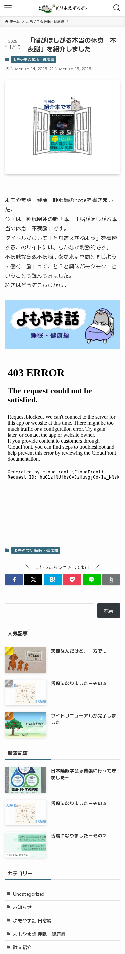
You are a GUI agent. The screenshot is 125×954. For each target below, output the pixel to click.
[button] (14, 579)
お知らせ (22, 907)
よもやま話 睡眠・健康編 (33, 59)
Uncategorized (28, 893)
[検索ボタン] (117, 8)
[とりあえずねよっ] (62, 8)
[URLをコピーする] (111, 579)
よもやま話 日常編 (32, 920)
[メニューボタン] (8, 8)
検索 (108, 610)
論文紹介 (22, 947)
